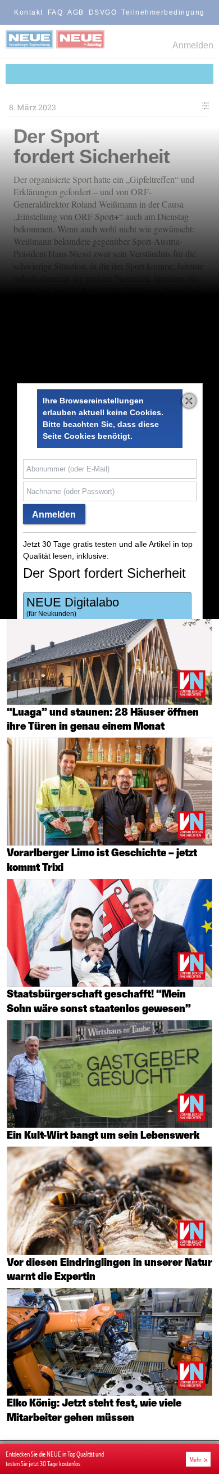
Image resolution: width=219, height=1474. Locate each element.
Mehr (195, 1459)
